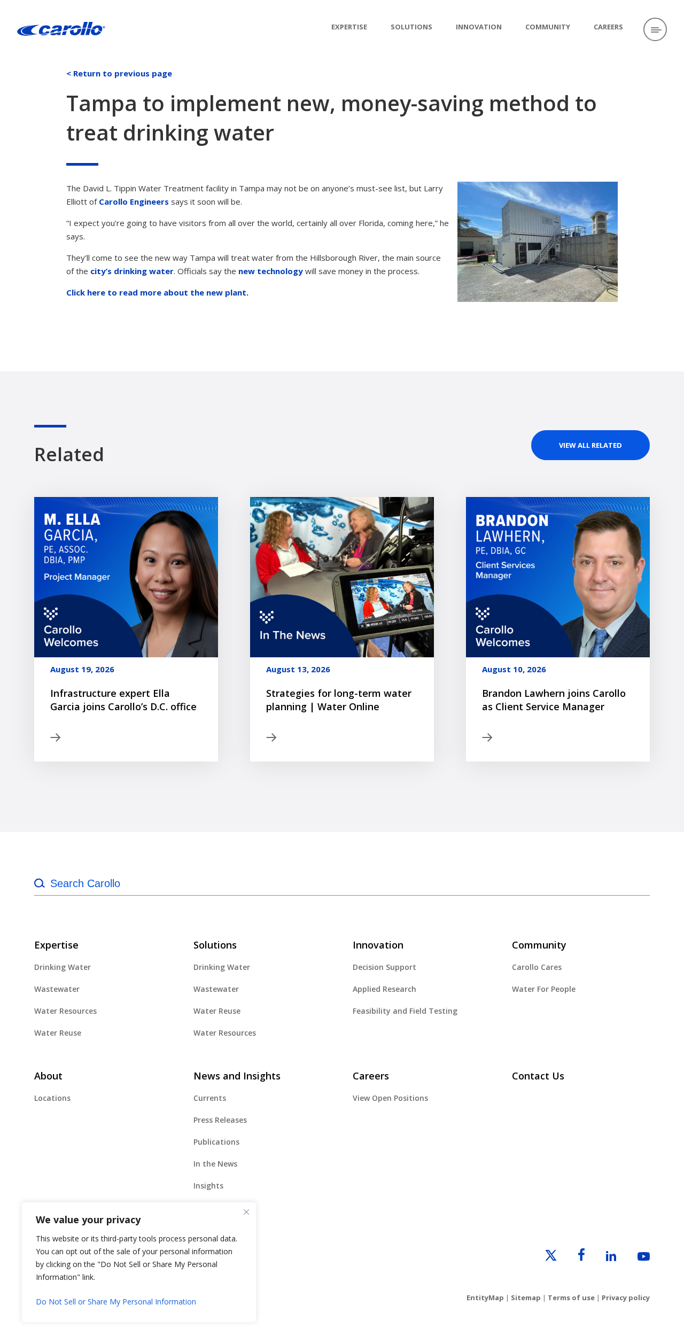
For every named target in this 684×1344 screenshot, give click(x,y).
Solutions (411, 27)
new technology (270, 271)
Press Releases (220, 1120)
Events (205, 1207)
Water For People (544, 989)
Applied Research (384, 989)
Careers (608, 27)
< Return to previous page (119, 73)
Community (547, 27)
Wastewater (57, 989)
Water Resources (65, 1011)
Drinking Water (62, 967)
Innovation (479, 27)
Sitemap (526, 1297)
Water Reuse (57, 1033)
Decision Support (384, 967)
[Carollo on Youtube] (634, 1258)
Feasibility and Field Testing (405, 1011)
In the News (215, 1164)
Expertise (349, 27)
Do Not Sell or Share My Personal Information (116, 1301)
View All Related (590, 445)
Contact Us (538, 1075)
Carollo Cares (537, 967)
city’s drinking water (132, 271)
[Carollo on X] (541, 1258)
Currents (209, 1098)
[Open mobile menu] (655, 29)
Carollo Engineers (134, 201)
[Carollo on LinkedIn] (601, 1258)
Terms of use (571, 1297)
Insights (208, 1185)
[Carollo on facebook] (572, 1258)
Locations (52, 1098)
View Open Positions (390, 1098)
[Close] (246, 1212)
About (48, 1075)
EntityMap (485, 1297)
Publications (216, 1142)
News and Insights (237, 1075)
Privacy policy (626, 1297)
